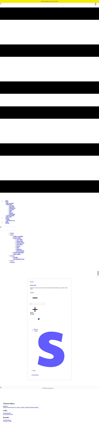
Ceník (12, 260)
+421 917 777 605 (7, 421)
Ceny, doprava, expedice (19, 407)
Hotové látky (9, 204)
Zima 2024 (11, 207)
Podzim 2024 (12, 208)
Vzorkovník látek (10, 215)
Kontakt (7, 223)
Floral (10, 210)
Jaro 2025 (11, 205)
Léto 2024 (11, 209)
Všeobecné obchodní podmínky (32, 407)
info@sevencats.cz (7, 420)
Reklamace (5, 406)
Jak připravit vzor (18, 259)
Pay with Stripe (35, 374)
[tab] (47, 329)
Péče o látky (17, 254)
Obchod (8, 414)
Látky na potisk (10, 203)
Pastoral (11, 213)
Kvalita (7, 218)
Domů (12, 233)
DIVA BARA (12, 214)
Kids (10, 211)
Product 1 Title (33, 285)
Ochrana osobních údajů (8, 407)
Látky (6, 202)
